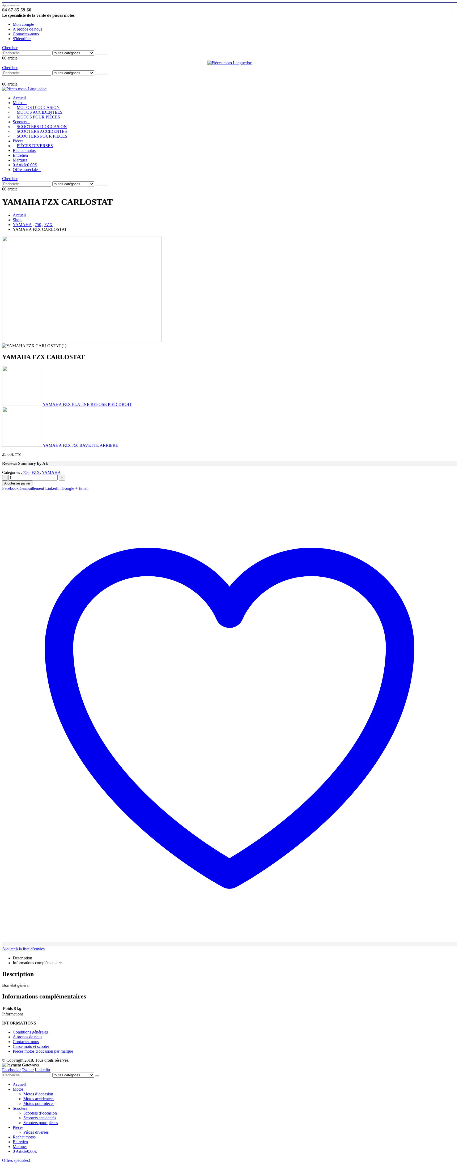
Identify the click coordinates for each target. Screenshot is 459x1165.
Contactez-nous (26, 34)
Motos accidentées (39, 112)
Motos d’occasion (38, 107)
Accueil (19, 98)
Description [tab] (22, 958)
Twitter (28, 1070)
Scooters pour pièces (42, 136)
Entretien (20, 155)
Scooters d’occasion (42, 126)
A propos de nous (27, 29)
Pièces (18, 141)
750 (26, 472)
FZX (36, 472)
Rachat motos (24, 150)
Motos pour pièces (38, 117)
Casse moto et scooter (31, 1046)
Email (83, 488)
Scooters (20, 122)
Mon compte (23, 24)
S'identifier (22, 38)
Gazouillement (32, 488)
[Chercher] (101, 54)
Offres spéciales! (27, 169)
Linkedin (42, 1070)
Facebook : (11, 1070)
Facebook (10, 488)
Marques (20, 160)
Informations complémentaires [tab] (38, 962)
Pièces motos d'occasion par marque (43, 1051)
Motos (18, 102)
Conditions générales (30, 1032)
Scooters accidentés (42, 131)
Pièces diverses (35, 145)
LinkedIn (53, 488)
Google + (70, 488)
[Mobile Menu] (4, 78)
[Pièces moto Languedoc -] (229, 63)
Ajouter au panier (17, 483)
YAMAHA (51, 472)
